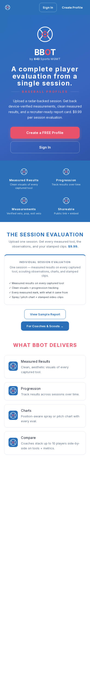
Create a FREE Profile (44, 132)
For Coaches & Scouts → (45, 326)
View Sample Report (45, 314)
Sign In (48, 7)
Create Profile (72, 7)
